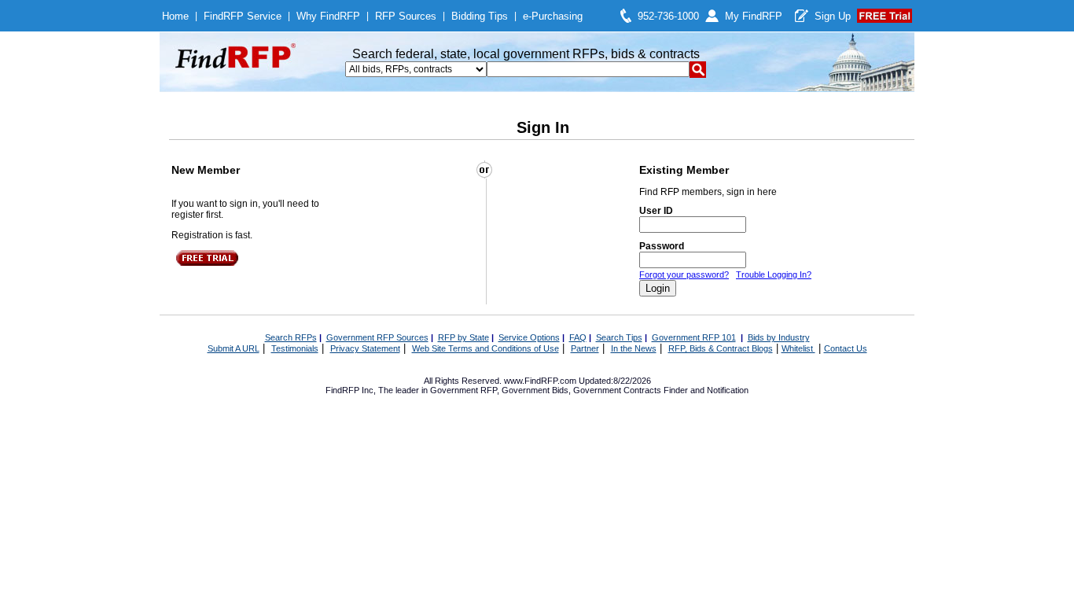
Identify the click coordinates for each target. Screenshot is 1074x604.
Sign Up (833, 16)
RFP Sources (405, 16)
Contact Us (845, 348)
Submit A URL (233, 348)
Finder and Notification (706, 390)
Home (175, 16)
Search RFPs (291, 337)
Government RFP (463, 390)
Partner (585, 348)
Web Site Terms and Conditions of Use (485, 348)
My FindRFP (753, 16)
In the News (634, 348)
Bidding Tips (479, 16)
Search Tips (619, 337)
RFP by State (463, 337)
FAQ (578, 337)
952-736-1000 (668, 16)
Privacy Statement (365, 348)
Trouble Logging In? (773, 274)
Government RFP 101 (694, 337)
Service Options (529, 337)
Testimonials (294, 348)
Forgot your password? (684, 274)
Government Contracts (617, 390)
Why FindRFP (328, 16)
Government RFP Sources (377, 337)
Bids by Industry (779, 337)
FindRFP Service (242, 16)
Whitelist (798, 348)
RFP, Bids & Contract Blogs (720, 348)
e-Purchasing (553, 16)
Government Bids (535, 390)
